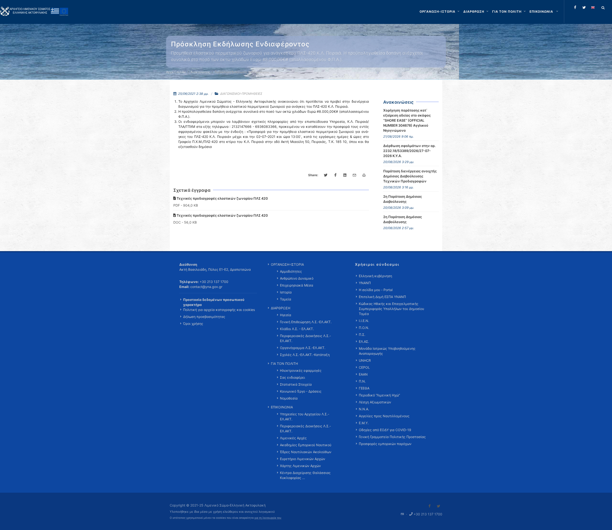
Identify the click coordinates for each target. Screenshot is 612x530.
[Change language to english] (593, 7)
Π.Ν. (362, 381)
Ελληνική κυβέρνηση (375, 276)
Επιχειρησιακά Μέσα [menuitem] (296, 285)
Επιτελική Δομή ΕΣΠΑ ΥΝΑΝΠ (382, 297)
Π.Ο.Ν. (364, 328)
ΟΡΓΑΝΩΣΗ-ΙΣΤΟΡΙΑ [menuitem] (287, 264)
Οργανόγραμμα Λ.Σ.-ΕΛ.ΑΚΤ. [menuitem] (302, 348)
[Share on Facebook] (335, 175)
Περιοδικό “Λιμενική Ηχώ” (379, 395)
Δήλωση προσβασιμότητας (204, 317)
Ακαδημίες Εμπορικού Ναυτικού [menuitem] (305, 445)
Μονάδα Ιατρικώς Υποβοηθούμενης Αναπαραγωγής (387, 350)
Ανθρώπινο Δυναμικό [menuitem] (296, 278)
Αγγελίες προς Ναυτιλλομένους (384, 416)
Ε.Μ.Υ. (364, 423)
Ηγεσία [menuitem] (285, 315)
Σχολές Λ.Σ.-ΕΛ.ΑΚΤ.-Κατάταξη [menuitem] (305, 355)
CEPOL (364, 367)
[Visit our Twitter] (438, 506)
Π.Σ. (362, 335)
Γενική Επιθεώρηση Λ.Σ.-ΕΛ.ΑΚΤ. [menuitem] (306, 322)
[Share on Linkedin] (345, 175)
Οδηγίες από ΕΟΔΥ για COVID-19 (385, 430)
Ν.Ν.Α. (364, 409)
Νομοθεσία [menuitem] (289, 398)
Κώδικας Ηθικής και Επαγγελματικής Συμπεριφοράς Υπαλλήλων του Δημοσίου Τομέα (391, 309)
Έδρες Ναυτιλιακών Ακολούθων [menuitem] (305, 452)
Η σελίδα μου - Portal (376, 290)
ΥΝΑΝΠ (365, 283)
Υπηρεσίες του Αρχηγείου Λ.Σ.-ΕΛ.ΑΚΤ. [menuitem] (304, 416)
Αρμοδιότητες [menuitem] (291, 271)
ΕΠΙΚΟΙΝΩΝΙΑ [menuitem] (282, 407)
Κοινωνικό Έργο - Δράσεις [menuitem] (301, 391)
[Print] (364, 175)
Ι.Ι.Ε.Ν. (364, 321)
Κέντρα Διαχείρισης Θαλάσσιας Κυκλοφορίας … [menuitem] (305, 475)
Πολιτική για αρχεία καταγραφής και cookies (219, 310)
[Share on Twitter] (326, 175)
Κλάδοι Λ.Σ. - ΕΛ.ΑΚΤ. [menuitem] (297, 329)
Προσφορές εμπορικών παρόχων (385, 444)
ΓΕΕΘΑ (364, 388)
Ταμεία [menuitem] (285, 299)
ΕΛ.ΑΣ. (364, 341)
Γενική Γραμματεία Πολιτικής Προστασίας (392, 437)
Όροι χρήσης (193, 323)
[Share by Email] (354, 175)
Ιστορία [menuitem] (286, 292)
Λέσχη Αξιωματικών (375, 402)
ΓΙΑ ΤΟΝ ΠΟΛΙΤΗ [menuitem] (284, 363)
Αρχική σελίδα (176, 72)
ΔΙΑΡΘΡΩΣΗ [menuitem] (280, 308)
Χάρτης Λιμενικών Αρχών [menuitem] (300, 466)
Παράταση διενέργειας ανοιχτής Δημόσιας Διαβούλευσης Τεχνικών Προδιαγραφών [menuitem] (410, 176)
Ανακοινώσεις (200, 72)
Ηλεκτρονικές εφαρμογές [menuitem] (301, 370)
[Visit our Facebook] (429, 506)
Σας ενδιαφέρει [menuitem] (292, 377)
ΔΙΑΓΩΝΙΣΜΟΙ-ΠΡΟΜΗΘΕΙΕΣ (241, 94)
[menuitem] (544, 11)
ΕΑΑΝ (363, 374)
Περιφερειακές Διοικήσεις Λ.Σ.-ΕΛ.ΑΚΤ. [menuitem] (305, 338)
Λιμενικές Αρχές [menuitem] (293, 438)
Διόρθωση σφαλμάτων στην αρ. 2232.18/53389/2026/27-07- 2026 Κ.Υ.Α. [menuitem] (409, 151)
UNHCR (365, 360)
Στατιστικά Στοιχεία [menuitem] (296, 384)
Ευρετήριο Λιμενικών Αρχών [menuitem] (302, 459)
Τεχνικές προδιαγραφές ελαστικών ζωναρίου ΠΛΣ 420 (222, 198)
